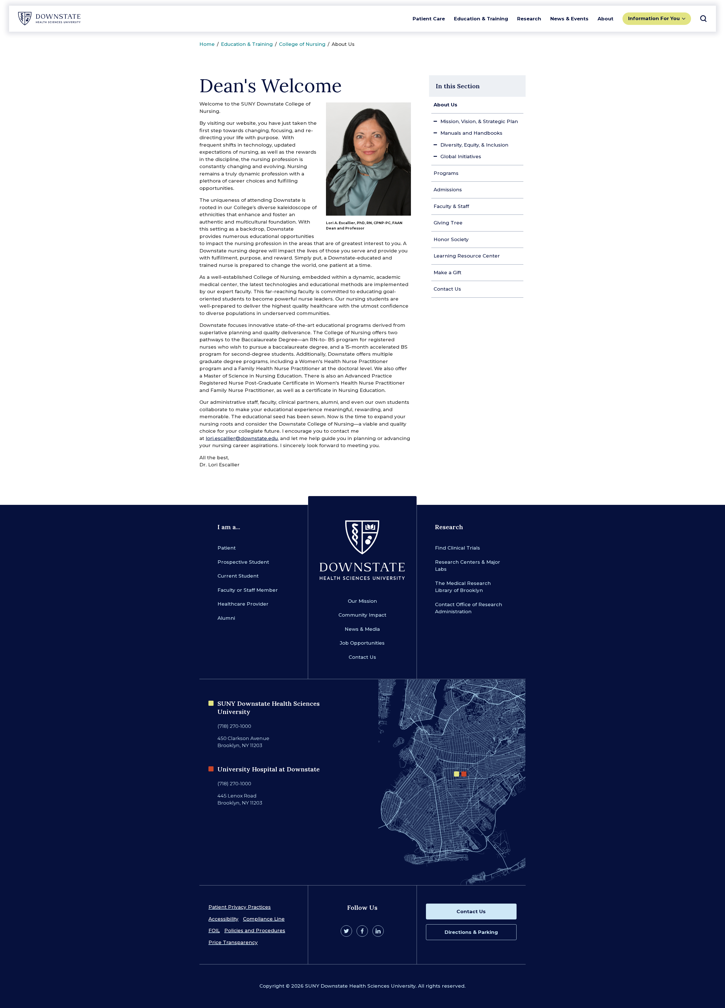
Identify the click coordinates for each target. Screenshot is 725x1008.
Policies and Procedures (254, 930)
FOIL (214, 930)
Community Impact (362, 615)
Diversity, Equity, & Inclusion (474, 145)
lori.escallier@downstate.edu (242, 438)
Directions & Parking (471, 932)
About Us (445, 105)
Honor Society (451, 239)
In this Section (458, 86)
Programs (446, 173)
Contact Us (447, 289)
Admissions (448, 189)
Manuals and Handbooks (471, 133)
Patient (227, 548)
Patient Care (429, 19)
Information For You (654, 18)
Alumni (226, 618)
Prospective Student (243, 562)
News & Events (569, 19)
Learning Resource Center (467, 256)
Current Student (238, 576)
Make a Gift (447, 272)
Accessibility (223, 919)
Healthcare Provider (243, 604)
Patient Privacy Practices (239, 907)
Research (529, 19)
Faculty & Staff (451, 206)
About (605, 19)
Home (207, 44)
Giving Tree (448, 223)
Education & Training (481, 19)
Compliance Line (264, 919)
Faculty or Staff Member (248, 590)
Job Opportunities (362, 643)
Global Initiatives (460, 156)
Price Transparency (233, 942)
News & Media (362, 629)
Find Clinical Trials (457, 548)
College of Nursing (302, 44)
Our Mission (362, 601)
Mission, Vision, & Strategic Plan (479, 121)
